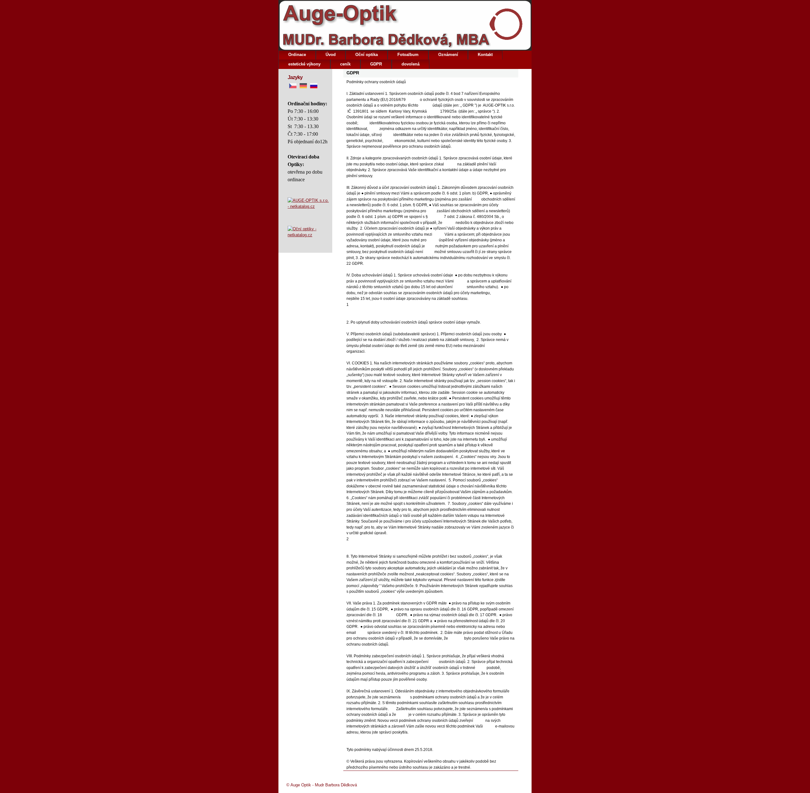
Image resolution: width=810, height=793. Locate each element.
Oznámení (448, 54)
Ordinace (297, 54)
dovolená (411, 64)
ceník (345, 64)
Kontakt (485, 54)
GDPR (376, 64)
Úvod (331, 54)
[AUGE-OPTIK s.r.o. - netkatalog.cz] (308, 211)
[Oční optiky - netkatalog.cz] (308, 232)
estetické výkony (304, 64)
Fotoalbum (408, 54)
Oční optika (366, 54)
